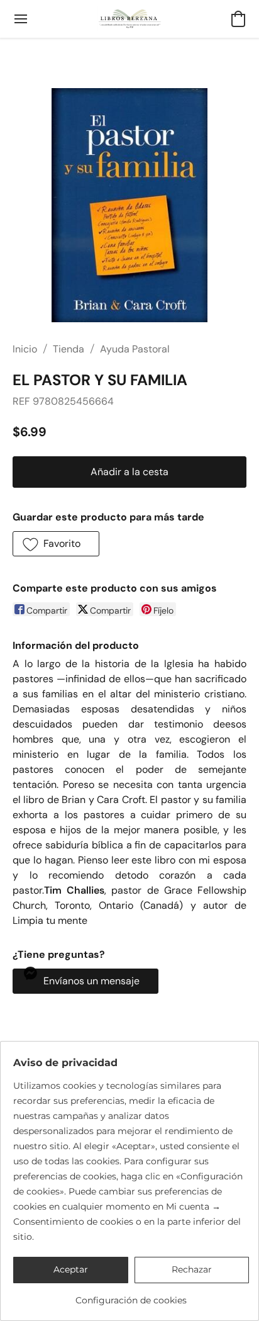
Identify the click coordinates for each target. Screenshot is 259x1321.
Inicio (25, 349)
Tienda (68, 349)
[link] (131, 1295)
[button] (129, 18)
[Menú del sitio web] (20, 19)
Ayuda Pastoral (135, 349)
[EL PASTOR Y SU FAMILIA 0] (129, 205)
